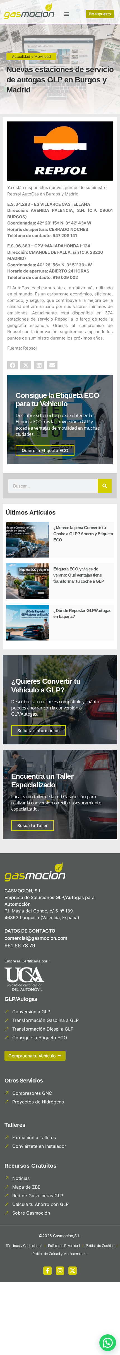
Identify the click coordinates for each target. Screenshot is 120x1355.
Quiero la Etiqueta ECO (45, 450)
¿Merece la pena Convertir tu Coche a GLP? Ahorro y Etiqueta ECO (83, 533)
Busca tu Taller (32, 825)
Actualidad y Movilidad (31, 56)
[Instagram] (60, 1270)
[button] (67, 14)
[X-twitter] (72, 1270)
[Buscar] (105, 486)
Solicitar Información (38, 730)
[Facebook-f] (47, 1270)
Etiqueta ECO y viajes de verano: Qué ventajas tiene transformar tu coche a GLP (78, 575)
